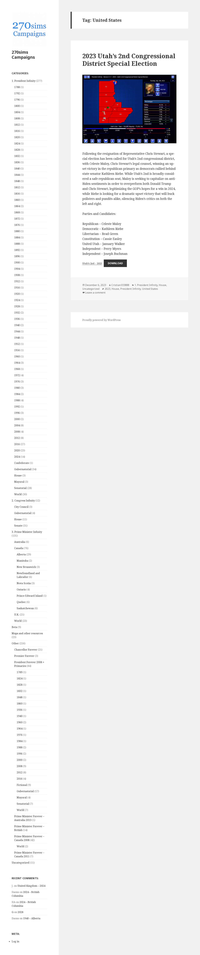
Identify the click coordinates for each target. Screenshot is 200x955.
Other (15, 643)
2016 (17, 444)
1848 (17, 181)
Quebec (21, 602)
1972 (17, 375)
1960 (17, 356)
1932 (17, 312)
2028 (20, 912)
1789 (19, 672)
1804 (17, 112)
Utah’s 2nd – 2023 (92, 263)
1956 (17, 350)
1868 (17, 212)
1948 (17, 337)
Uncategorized (20, 862)
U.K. (16, 614)
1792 (17, 93)
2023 (107, 289)
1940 (17, 325)
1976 (17, 381)
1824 (17, 143)
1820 (17, 137)
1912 (17, 281)
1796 (17, 99)
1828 (17, 149)
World (18, 494)
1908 (17, 275)
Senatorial (20, 488)
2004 (17, 425)
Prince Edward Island (30, 595)
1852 (17, 187)
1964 (17, 362)
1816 (17, 131)
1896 (17, 256)
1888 (17, 243)
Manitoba (22, 560)
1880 (17, 231)
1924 (17, 300)
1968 (17, 369)
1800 (17, 106)
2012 (17, 438)
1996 (17, 413)
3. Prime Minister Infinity (27, 532)
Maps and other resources (27, 633)
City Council (21, 507)
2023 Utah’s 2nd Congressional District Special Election (128, 59)
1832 (17, 156)
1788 (17, 87)
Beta (14, 627)
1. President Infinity (23, 81)
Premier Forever (24, 656)
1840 (17, 168)
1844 (17, 174)
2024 (17, 456)
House (18, 475)
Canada (18, 548)
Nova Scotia (24, 583)
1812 (17, 124)
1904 (17, 268)
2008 (17, 431)
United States (150, 289)
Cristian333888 (120, 285)
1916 (17, 287)
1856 (17, 193)
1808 (17, 118)
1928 (17, 306)
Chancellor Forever (25, 649)
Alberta (21, 554)
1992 (17, 406)
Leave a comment (95, 292)
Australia (19, 542)
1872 (17, 218)
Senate (18, 525)
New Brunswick (26, 567)
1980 (17, 387)
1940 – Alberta (31, 918)
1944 (17, 331)
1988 (17, 400)
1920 (17, 294)
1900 (17, 262)
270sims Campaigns (23, 54)
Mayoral (19, 481)
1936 (17, 319)
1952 (17, 344)
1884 (17, 237)
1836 (17, 162)
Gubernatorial (22, 469)
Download (115, 263)
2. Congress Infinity (23, 500)
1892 (17, 250)
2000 (17, 419)
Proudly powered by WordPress (101, 320)
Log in (15, 941)
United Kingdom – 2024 (31, 886)
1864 (17, 206)
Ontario (21, 589)
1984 (17, 394)
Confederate (21, 463)
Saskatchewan (25, 608)
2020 (17, 450)
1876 (17, 225)
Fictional (22, 785)
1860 (17, 200)
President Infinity (130, 289)
